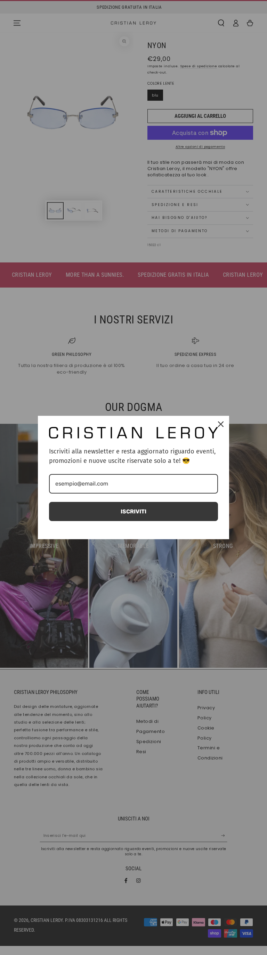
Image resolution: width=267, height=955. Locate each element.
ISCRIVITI (133, 511)
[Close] (220, 424)
